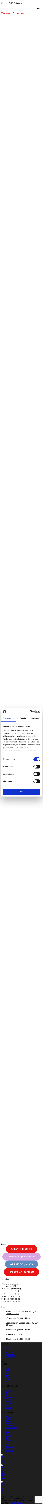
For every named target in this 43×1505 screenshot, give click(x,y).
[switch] (36, 766)
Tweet (3, 1244)
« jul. (3, 1307)
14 (13, 1296)
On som (7, 1374)
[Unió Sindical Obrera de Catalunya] (11, 3)
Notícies (9, 1423)
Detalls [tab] (23, 718)
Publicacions (11, 1428)
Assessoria (10, 1348)
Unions (9, 1379)
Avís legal (8, 1433)
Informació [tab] (35, 718)
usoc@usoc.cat (17, 1503)
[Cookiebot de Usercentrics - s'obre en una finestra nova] (30, 711)
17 (2, 1299)
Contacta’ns (11, 1357)
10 (2, 1296)
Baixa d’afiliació (10, 1450)
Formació (10, 1352)
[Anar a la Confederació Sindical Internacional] (3, 1492)
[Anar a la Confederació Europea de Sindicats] (3, 1478)
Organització (11, 1377)
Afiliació (9, 1381)
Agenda (9, 1417)
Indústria (9, 1401)
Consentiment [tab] (9, 718)
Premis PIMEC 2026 (14, 1334)
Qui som (7, 1370)
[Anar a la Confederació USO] (3, 1463)
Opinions (9, 1425)
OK (21, 792)
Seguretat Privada (10, 1404)
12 (8, 1296)
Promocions (11, 1355)
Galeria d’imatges (10, 1420)
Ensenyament (11, 1399)
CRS (8, 1350)
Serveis (9, 1408)
